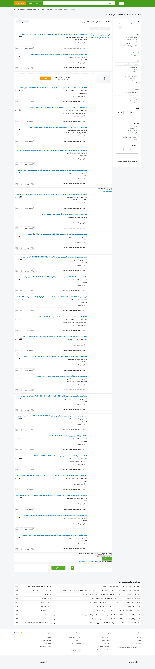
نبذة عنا (139, 637)
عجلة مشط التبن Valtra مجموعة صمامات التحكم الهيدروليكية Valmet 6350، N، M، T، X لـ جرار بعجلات (113, 602)
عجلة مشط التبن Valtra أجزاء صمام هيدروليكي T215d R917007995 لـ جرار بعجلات (62, 376)
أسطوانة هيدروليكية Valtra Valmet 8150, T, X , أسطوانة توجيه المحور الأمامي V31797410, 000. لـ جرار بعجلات (54, 34)
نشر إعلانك (45, 78)
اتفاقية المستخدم (83, 561)
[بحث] (113, 3)
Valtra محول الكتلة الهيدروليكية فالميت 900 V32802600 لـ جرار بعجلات (65, 436)
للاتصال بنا (138, 643)
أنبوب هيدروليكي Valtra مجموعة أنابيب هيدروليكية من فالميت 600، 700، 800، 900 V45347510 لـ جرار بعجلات (54, 257)
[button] (21, 48)
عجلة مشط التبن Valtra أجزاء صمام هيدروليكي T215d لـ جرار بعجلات (121, 586)
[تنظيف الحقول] (115, 25)
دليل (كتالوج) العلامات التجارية (103, 649)
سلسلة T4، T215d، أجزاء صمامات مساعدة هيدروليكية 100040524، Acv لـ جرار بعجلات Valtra (58, 107)
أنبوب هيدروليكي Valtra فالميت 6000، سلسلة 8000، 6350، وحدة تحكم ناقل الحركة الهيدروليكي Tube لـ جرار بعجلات (52, 170)
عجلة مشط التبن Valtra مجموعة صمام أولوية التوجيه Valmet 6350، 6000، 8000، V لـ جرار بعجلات (114, 598)
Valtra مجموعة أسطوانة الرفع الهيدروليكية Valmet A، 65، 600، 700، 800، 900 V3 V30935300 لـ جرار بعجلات (54, 396)
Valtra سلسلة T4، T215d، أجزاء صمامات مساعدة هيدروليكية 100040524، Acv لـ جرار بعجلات (58, 127)
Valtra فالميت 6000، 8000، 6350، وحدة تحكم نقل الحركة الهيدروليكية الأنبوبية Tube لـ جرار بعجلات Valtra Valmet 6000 (51, 475)
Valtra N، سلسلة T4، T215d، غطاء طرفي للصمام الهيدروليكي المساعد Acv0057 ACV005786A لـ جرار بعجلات (53, 87)
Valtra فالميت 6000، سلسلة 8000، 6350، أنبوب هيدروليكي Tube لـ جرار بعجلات (63, 214)
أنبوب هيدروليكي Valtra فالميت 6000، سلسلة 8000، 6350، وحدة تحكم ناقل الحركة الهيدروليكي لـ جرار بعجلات (110, 614)
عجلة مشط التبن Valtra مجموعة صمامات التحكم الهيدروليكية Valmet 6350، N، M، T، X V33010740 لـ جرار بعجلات (52, 416)
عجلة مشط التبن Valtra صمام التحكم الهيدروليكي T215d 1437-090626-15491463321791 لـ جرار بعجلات (55, 455)
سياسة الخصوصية (93, 561)
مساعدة (139, 640)
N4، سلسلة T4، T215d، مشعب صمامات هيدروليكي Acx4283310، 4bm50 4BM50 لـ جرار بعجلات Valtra (55, 515)
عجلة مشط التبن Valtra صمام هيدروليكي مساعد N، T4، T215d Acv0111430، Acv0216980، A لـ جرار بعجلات (111, 594)
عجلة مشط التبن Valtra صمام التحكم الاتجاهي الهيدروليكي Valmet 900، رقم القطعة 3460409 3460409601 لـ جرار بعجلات (50, 150)
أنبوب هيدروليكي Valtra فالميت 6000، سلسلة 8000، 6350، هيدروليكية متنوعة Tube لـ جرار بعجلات (57, 234)
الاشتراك (107, 559)
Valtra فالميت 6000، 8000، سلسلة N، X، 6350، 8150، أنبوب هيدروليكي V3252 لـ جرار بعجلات (114, 610)
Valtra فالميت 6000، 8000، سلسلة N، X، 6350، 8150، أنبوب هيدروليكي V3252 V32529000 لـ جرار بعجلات (55, 356)
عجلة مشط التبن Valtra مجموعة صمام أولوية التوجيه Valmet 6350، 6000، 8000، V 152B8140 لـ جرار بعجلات (54, 336)
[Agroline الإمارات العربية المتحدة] (133, 3)
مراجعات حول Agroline (104, 646)
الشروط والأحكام (106, 637)
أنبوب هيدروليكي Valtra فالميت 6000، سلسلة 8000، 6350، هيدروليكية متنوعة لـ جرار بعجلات (115, 619)
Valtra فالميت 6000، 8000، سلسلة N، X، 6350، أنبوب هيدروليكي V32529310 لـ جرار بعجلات (59, 54)
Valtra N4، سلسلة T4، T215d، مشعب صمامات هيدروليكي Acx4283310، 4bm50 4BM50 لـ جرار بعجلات (55, 277)
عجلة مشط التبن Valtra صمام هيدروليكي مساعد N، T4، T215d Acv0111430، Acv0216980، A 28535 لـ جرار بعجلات (51, 495)
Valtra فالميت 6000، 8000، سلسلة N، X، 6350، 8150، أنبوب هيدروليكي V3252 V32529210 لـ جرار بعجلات (55, 535)
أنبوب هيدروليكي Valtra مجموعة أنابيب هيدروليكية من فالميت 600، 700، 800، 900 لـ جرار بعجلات (114, 606)
